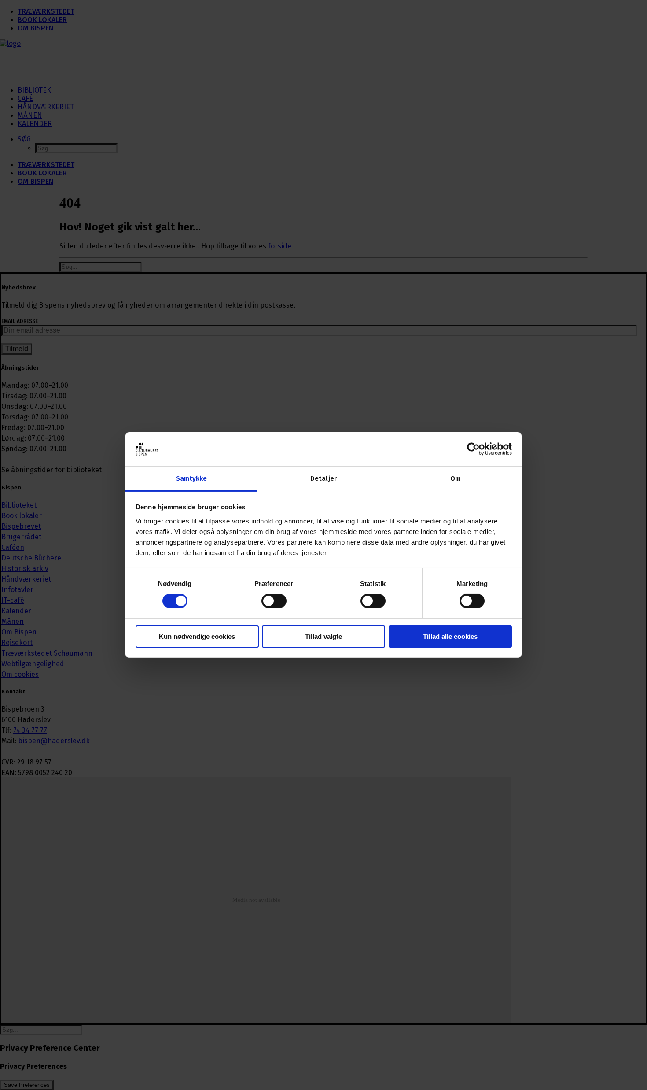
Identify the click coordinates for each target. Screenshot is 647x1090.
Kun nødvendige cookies (197, 636)
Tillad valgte (323, 636)
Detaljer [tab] (323, 478)
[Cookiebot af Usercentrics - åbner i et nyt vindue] (473, 449)
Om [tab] (455, 478)
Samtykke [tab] (191, 478)
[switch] (274, 601)
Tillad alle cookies (450, 636)
